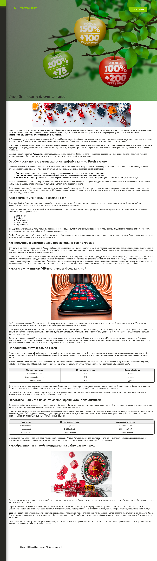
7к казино (37, 154)
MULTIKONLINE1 (21, 8)
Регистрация (138, 9)
